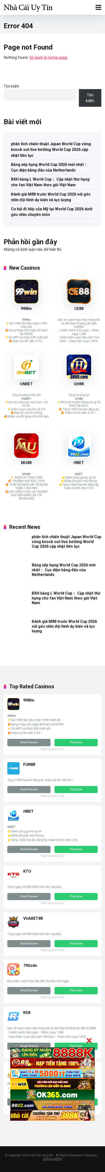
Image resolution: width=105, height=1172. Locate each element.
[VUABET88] (13, 927)
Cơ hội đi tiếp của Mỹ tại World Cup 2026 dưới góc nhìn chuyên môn (51, 212)
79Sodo (30, 965)
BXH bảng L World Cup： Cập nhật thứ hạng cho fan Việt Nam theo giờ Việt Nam (50, 182)
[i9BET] (79, 456)
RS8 (26, 1012)
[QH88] (79, 377)
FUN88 (29, 764)
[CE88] (79, 302)
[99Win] (26, 302)
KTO (27, 871)
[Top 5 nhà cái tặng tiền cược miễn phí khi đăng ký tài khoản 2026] (28, 6)
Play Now (76, 742)
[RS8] (13, 1021)
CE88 (79, 308)
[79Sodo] (13, 974)
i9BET (79, 462)
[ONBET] (26, 377)
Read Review (29, 742)
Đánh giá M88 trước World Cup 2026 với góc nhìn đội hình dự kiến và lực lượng (51, 197)
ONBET (26, 384)
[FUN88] (13, 773)
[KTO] (13, 880)
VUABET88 (33, 918)
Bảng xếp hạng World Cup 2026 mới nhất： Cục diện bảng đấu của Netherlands (49, 167)
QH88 (79, 384)
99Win (26, 308)
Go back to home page (48, 57)
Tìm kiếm (11, 86)
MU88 (26, 462)
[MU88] (26, 456)
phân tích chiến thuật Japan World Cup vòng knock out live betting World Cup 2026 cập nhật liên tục (51, 150)
